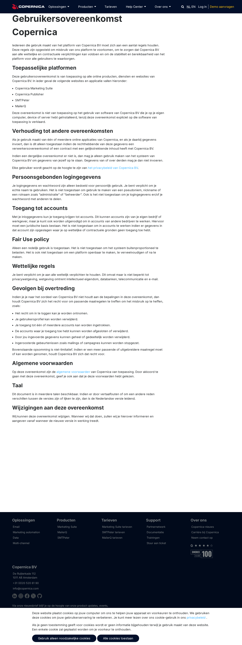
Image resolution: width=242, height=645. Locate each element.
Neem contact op (202, 537)
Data (16, 537)
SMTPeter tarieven (113, 532)
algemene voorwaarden (73, 372)
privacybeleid (196, 617)
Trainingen (153, 537)
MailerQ (62, 532)
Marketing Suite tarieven (117, 526)
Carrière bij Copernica (205, 532)
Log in (202, 6)
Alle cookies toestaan (118, 638)
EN (193, 6)
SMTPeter (63, 537)
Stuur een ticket (156, 543)
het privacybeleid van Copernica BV (113, 168)
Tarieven (111, 6)
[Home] (28, 6)
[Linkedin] (15, 596)
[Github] (39, 596)
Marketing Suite (67, 526)
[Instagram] (21, 596)
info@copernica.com (26, 588)
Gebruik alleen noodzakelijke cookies (64, 638)
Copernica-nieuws (202, 526)
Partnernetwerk (156, 526)
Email (16, 526)
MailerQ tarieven (112, 537)
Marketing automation (26, 532)
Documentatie (155, 532)
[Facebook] (28, 596)
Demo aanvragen (222, 6)
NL (189, 6)
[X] (34, 596)
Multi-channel (21, 543)
